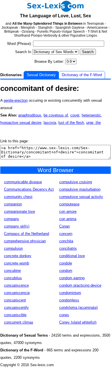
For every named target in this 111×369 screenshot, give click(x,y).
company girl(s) (16, 226)
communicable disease (23, 182)
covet (74, 115)
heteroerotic (91, 115)
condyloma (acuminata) (78, 307)
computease (69, 204)
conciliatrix (68, 248)
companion (13, 204)
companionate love (19, 211)
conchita (66, 241)
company (11, 219)
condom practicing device (80, 285)
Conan (64, 226)
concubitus (13, 278)
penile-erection (16, 100)
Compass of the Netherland (26, 234)
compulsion (13, 248)
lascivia (50, 122)
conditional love (72, 256)
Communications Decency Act (29, 189)
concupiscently (16, 307)
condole (65, 263)
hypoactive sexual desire (20, 122)
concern (65, 234)
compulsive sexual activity (81, 197)
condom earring (72, 278)
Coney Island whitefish (77, 322)
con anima (67, 219)
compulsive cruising (75, 182)
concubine (12, 270)
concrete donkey (17, 256)
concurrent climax (18, 322)
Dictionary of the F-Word (82, 75)
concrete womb (16, 263)
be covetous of (56, 115)
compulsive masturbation (79, 189)
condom (65, 270)
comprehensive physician (25, 241)
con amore (68, 211)
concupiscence (16, 285)
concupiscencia (17, 293)
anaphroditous (29, 115)
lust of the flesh (71, 122)
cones (64, 315)
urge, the (93, 122)
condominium (70, 293)
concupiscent (15, 300)
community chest (18, 197)
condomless (69, 300)
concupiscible (15, 315)
